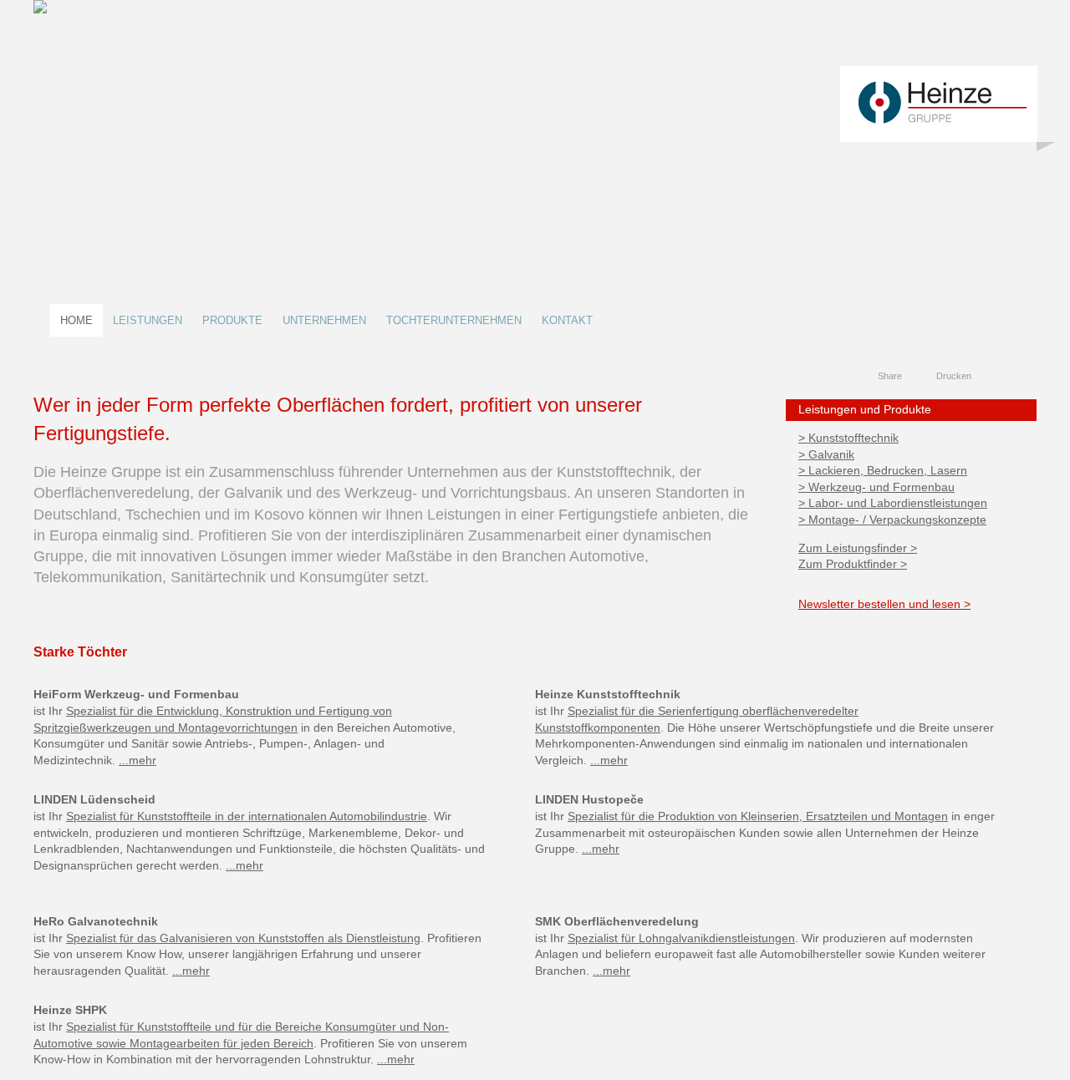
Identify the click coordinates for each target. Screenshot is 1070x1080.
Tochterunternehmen (454, 320)
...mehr (137, 760)
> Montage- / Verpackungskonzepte (892, 519)
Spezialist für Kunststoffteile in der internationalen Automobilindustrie (246, 816)
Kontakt (567, 320)
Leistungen (147, 320)
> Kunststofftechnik (848, 437)
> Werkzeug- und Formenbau (876, 487)
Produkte (232, 320)
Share (890, 376)
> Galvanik (826, 454)
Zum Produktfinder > (852, 563)
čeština (1026, 376)
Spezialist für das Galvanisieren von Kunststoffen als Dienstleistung (243, 938)
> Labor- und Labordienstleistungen (892, 503)
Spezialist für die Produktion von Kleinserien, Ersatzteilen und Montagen (758, 816)
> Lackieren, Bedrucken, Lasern (882, 470)
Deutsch (995, 376)
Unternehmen (324, 320)
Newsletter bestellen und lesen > (884, 604)
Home (76, 320)
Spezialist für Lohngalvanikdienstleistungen (681, 938)
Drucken (953, 376)
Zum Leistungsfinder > (857, 548)
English (1010, 376)
